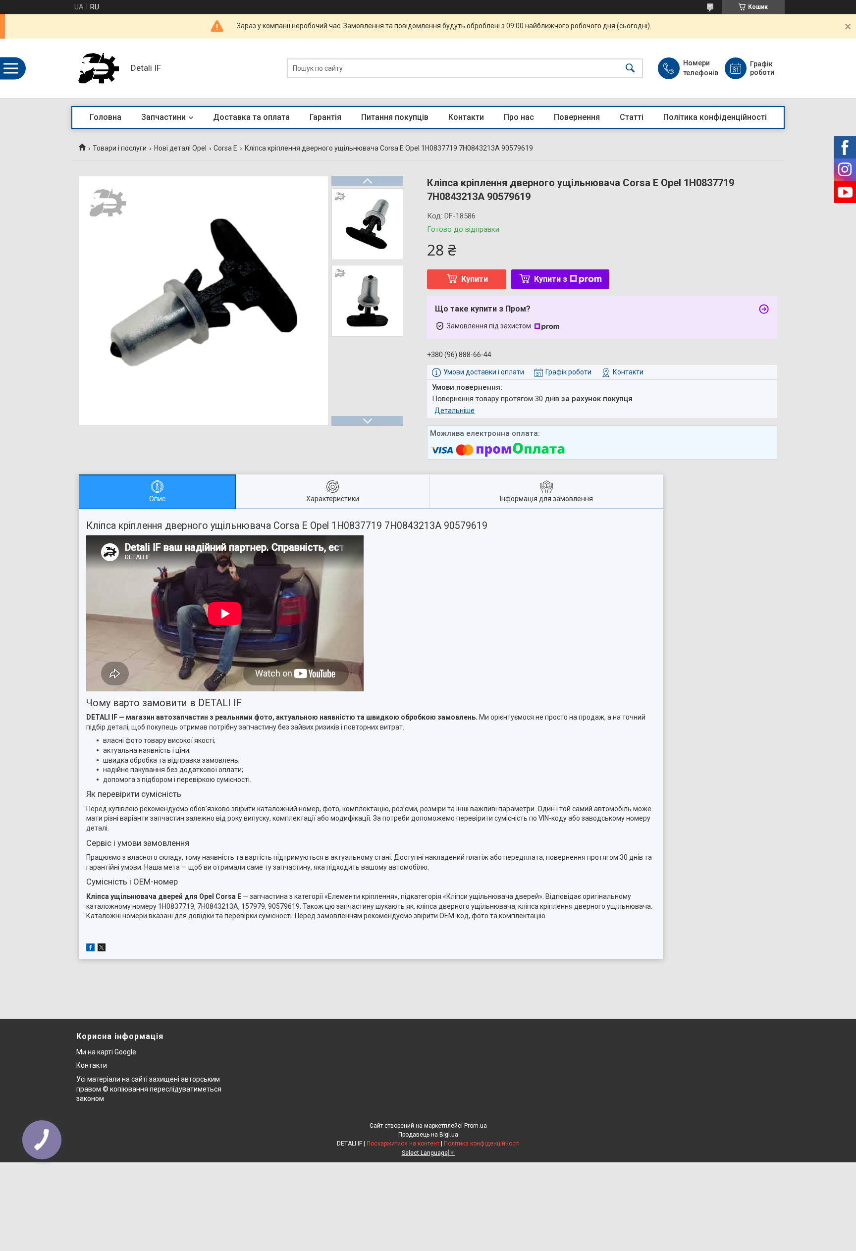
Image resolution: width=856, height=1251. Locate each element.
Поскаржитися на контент (403, 1143)
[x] (102, 949)
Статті (631, 117)
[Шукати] (630, 68)
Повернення (577, 117)
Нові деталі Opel (180, 148)
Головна (105, 117)
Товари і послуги (120, 148)
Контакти (466, 117)
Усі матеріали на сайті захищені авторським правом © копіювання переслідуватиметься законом (148, 1088)
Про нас (519, 117)
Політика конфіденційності (715, 117)
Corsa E (225, 148)
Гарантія (325, 117)
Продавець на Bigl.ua (428, 1134)
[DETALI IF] (98, 68)
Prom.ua (475, 1125)
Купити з (550, 279)
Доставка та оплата (251, 117)
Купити (474, 279)
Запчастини (163, 117)
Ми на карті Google (106, 1052)
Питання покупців (394, 117)
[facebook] (90, 949)
